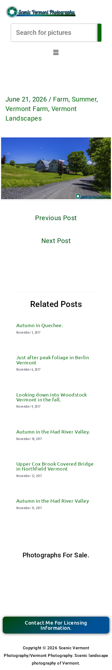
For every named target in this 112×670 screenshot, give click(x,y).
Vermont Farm (26, 109)
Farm (61, 99)
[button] (56, 52)
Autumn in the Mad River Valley (52, 500)
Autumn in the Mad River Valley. (53, 431)
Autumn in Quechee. (39, 325)
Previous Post (56, 218)
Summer (84, 99)
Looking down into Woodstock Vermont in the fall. (51, 397)
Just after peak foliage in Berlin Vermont (52, 359)
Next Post (56, 241)
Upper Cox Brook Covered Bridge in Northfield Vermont (55, 466)
